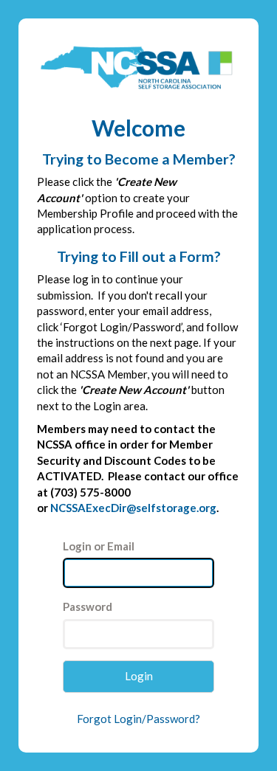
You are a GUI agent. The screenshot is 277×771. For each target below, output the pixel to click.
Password (87, 606)
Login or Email (98, 546)
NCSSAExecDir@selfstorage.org (133, 507)
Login (139, 675)
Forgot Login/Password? (138, 718)
